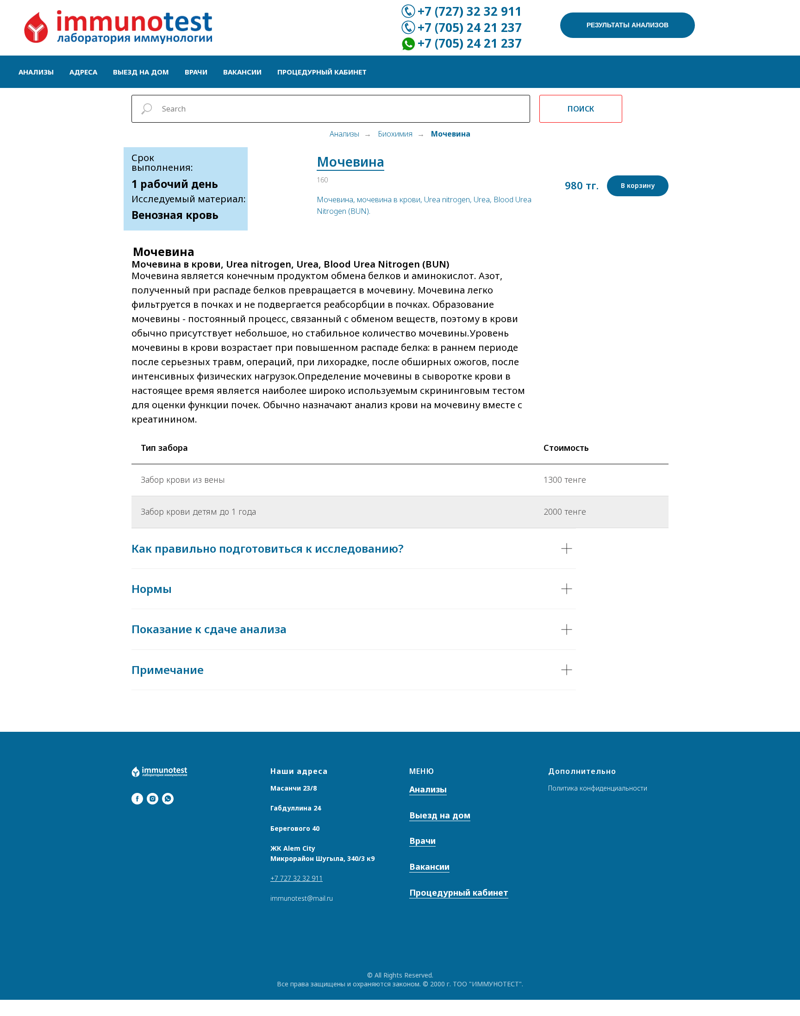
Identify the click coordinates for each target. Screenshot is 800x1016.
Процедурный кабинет (458, 892)
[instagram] (152, 798)
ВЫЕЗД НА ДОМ (141, 71)
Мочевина (450, 134)
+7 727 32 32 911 (296, 878)
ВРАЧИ (196, 71)
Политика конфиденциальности (597, 788)
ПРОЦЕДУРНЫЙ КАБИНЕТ (322, 71)
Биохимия (395, 134)
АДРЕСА (83, 71)
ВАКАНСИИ (242, 71)
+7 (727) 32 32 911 (470, 11)
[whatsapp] (168, 798)
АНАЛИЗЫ (36, 71)
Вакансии (429, 866)
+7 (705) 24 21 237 (470, 43)
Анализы (344, 134)
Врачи (422, 840)
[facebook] (137, 798)
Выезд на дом (439, 815)
